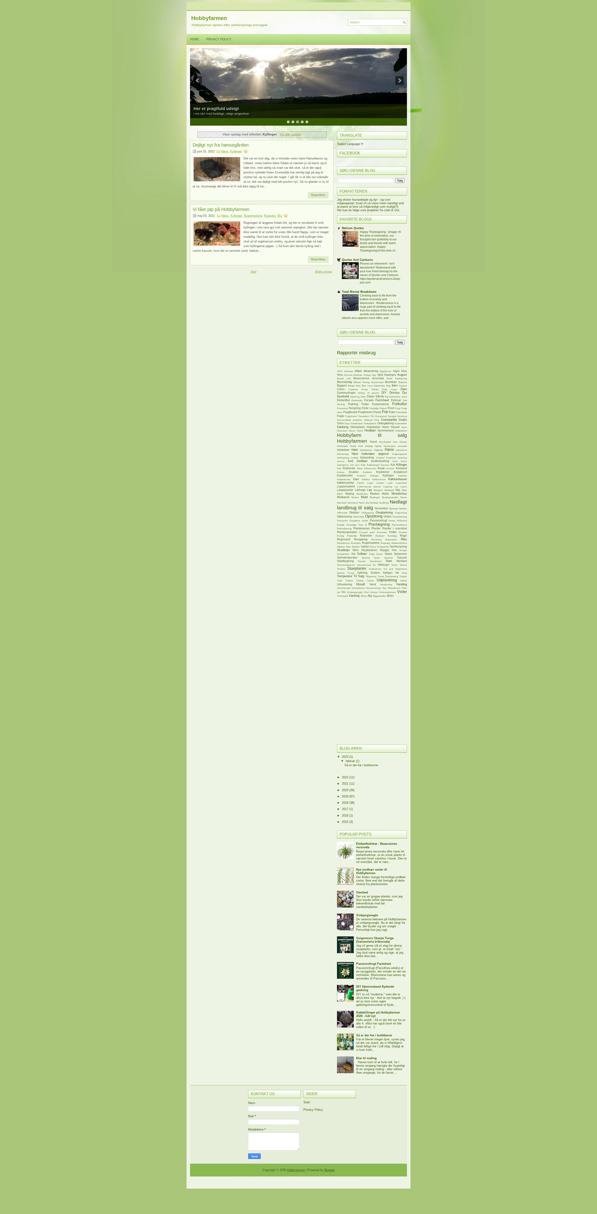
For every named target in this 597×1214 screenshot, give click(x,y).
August (402, 374)
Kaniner (385, 465)
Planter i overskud (394, 528)
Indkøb (354, 457)
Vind (366, 592)
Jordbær (362, 461)
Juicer (404, 461)
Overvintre (342, 520)
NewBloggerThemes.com (347, 1180)
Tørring (360, 580)
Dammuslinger (346, 392)
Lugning (387, 486)
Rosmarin (356, 543)
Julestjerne (343, 465)
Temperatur (344, 576)
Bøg (388, 385)
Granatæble (389, 419)
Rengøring (361, 539)
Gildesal (368, 420)
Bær (358, 385)
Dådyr (371, 396)
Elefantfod (343, 400)
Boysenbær (377, 382)
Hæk (354, 450)
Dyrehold (343, 396)
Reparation (391, 539)
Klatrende (349, 468)
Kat (393, 464)
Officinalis (342, 512)
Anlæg (367, 375)
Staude (362, 561)
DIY (384, 392)
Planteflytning (344, 528)
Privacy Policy (219, 39)
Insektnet (391, 457)
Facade (369, 400)
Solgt (372, 554)
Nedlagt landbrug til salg (372, 504)
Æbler (364, 596)
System (375, 572)
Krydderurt (400, 471)
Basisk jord (344, 378)
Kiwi (339, 468)
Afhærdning (370, 370)
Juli (352, 465)
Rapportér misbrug (356, 352)
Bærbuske (379, 385)
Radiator (380, 536)
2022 (345, 777)
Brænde (402, 382)
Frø (385, 412)
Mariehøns (362, 494)
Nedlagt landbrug (379, 502)
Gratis (403, 419)
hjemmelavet (386, 430)
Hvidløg (369, 446)
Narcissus (353, 502)
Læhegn (360, 489)
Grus (347, 423)
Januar (340, 461)
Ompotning (401, 512)
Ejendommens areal (396, 396)
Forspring (355, 408)
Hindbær (370, 430)
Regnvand (343, 539)
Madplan (378, 490)
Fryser (377, 412)
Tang (404, 573)
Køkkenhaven (397, 479)
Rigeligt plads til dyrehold (219, 108)
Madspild (389, 490)
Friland (383, 408)
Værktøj (354, 595)
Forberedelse (380, 404)
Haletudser (374, 426)
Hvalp (353, 446)
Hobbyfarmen (209, 18)
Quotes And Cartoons (357, 260)
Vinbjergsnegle (355, 592)
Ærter (390, 595)
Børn (395, 385)
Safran (365, 546)
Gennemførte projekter (349, 420)
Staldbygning (345, 560)
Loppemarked (346, 486)
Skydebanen (369, 550)
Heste (360, 430)
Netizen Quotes (353, 228)
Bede (389, 378)
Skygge (384, 550)
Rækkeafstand (399, 543)
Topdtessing (391, 576)
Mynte (403, 497)
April (380, 374)
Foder (365, 404)
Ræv (348, 546)
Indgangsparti (399, 454)
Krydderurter (345, 475)
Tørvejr (370, 580)
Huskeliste (342, 446)
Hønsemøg (343, 454)
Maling (349, 493)
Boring (366, 382)
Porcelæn (382, 532)
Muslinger (375, 497)
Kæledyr (402, 475)
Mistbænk (343, 497)
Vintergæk (342, 596)
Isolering (402, 457)
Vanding (401, 584)
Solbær (362, 553)
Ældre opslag (323, 271)
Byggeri (342, 385)
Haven (352, 430)
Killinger (401, 464)
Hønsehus (401, 450)
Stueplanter (356, 568)
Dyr (404, 392)
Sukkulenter (375, 569)
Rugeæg (269, 215)
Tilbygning (370, 576)
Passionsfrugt (378, 520)
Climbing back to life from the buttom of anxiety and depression (378, 299)
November (381, 508)
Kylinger (374, 475)
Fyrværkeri (363, 416)
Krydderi (367, 472)
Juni (357, 465)
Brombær (391, 381)
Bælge (351, 385)
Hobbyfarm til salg (372, 435)
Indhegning (343, 457)
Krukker (354, 471)
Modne (355, 497)
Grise (340, 423)
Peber (392, 520)
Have (404, 427)
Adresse (348, 371)
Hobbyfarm (401, 430)
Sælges (387, 572)
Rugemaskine (253, 215)
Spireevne (400, 553)
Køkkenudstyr (345, 482)
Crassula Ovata (358, 389)
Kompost (401, 468)
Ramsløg (392, 536)
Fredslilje (374, 408)
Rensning (376, 539)
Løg (369, 489)
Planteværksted (347, 532)
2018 (345, 802)
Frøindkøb (401, 412)
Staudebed (376, 561)
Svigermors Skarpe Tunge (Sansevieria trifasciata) (375, 939)
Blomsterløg (344, 381)
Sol (353, 553)
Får (372, 416)
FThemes (253, 1180)
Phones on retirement (374, 263)
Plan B (362, 525)
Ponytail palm (367, 532)
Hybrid (378, 446)
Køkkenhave (379, 479)
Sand (373, 546)
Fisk (405, 400)
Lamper (380, 483)
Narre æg (364, 502)
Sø (397, 572)
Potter (393, 532)
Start (253, 271)
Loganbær (401, 483)
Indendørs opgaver (375, 453)
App (374, 375)
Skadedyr (343, 550)
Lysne (403, 486)
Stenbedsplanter (346, 565)
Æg (279, 215)
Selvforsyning (398, 546)
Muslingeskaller (390, 497)
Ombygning (367, 512)
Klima (360, 468)
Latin (390, 483)
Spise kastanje (383, 557)
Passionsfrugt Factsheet (373, 964)
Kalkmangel (373, 465)
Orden (388, 516)
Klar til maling (366, 1058)
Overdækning (399, 516)
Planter (376, 528)
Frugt (397, 408)
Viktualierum (393, 588)
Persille (341, 525)
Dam (404, 389)
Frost (391, 408)
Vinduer (374, 592)
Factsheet (382, 400)
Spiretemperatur (347, 557)
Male (404, 490)
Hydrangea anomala (395, 446)
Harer (385, 426)
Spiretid (366, 557)
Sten (389, 561)
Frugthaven (365, 412)
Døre (363, 396)
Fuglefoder (351, 416)
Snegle (403, 550)
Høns (224, 151)
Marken (375, 493)
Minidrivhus (399, 493)
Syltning (362, 572)
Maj (398, 489)
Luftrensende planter (369, 486)
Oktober (354, 512)
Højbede (378, 450)
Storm (394, 565)
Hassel (395, 426)
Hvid (360, 446)
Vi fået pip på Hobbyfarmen (221, 209)
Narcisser (342, 502)
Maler (340, 494)
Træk (339, 580)
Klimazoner (370, 468)
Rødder (356, 546)
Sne (394, 550)
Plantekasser (361, 528)
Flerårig (341, 404)
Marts (385, 493)
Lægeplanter (345, 489)
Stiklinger (383, 564)
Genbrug (402, 416)
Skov (355, 550)
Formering (342, 408)
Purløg (340, 536)
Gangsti (392, 416)
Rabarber (366, 535)
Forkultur (399, 404)
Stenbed (401, 560)
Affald (358, 370)
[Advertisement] (372, 671)
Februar (396, 400)
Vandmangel (344, 588)
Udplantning (387, 580)
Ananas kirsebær (353, 375)
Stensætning (364, 565)
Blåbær (357, 382)
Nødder (403, 508)
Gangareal (381, 416)
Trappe (403, 576)
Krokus (340, 472)
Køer (356, 479)
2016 (345, 815)
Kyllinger (236, 151)
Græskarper (357, 423)
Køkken (366, 479)
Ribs (404, 539)
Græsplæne (370, 423)
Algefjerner (385, 371)
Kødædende (344, 479)
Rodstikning (343, 543)
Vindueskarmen (387, 592)
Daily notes (389, 389)
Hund (373, 441)
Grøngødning (385, 423)
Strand (403, 565)
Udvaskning (344, 584)
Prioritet (403, 532)
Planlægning (379, 524)
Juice (395, 461)
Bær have (367, 385)
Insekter (380, 457)
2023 (345, 757)
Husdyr (403, 442)
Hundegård (385, 442)
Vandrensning (373, 588)
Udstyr (403, 580)
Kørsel (360, 483)
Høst (355, 453)
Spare (388, 553)
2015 (345, 822)
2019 (345, 796)
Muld (364, 497)
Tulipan (349, 580)
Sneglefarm (343, 554)
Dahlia (375, 389)
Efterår (380, 396)
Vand (372, 584)
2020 (340, 371)
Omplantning (384, 512)
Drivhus (394, 392)
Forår (365, 408)
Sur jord (388, 569)
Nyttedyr (393, 508)
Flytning (353, 404)
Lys (396, 486)
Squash (402, 557)
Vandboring (386, 584)
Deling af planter (368, 393)
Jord (350, 461)
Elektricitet (356, 400)
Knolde (390, 468)
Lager (370, 483)
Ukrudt (360, 584)
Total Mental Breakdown (359, 291)
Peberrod (402, 520)
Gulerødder (401, 423)
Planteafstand (399, 525)
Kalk (363, 465)
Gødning (342, 427)
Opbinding (358, 516)
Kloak (381, 468)
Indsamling (367, 457)
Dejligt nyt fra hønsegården (221, 145)
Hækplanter (366, 450)
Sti (374, 565)
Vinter (402, 592)
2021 (345, 783)
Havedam (342, 430)
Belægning (401, 378)
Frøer (392, 412)
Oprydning (373, 516)
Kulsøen (361, 475)
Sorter (379, 554)
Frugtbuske (350, 412)
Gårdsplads (357, 426)
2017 (345, 809)
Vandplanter (358, 588)
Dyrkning (355, 396)
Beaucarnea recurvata (369, 378)
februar (351, 761)
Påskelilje (352, 536)
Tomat (381, 576)
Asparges (390, 374)
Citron (341, 389)
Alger (396, 370)
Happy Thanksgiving (373, 232)
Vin (343, 591)
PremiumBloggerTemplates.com (313, 1180)
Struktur (341, 569)
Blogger (329, 1170)
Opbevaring (344, 516)
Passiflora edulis (359, 520)
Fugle (340, 415)
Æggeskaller (379, 596)
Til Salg (359, 576)
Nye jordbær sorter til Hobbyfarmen (371, 871)
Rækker (341, 546)
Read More (318, 195)
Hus (395, 442)
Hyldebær (343, 449)
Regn (403, 535)
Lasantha (287, 1180)
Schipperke (383, 546)
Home (194, 39)
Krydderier (382, 471)
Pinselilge (352, 525)
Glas (376, 420)
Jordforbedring (380, 460)
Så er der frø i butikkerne (361, 765)
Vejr (384, 588)
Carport (403, 385)
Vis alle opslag (290, 134)
